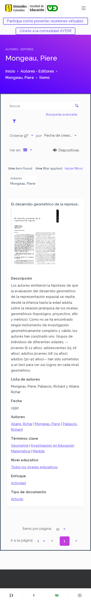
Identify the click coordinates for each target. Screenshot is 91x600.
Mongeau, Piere (47, 424)
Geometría (19, 445)
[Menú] (83, 8)
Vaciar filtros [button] (73, 168)
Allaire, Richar (21, 424)
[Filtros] (15, 121)
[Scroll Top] (79, 595)
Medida (39, 451)
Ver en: (16, 150)
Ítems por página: (37, 529)
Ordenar (16, 135)
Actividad (18, 483)
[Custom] (11, 595)
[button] (52, 541)
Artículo (17, 499)
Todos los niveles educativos (34, 467)
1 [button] (64, 541)
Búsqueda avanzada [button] (62, 114)
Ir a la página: (22, 540)
